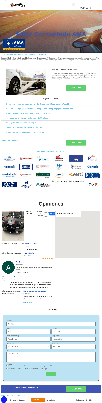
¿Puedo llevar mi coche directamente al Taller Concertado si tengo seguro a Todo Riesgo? (39, 104)
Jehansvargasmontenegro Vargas (34, 291)
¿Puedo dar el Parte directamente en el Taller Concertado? (27, 113)
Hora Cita (54, 343)
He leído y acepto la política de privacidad (23, 369)
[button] (73, 4)
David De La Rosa (31, 244)
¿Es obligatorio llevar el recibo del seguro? (21, 123)
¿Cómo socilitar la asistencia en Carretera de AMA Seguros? (28, 118)
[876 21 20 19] (80, 5)
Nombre (9, 321)
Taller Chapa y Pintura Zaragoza (13, 395)
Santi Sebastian (29, 253)
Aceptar (9, 364)
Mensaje (9, 351)
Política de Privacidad (84, 400)
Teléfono (54, 328)
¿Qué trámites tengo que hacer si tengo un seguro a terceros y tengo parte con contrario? (39, 109)
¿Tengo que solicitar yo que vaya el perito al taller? (24, 127)
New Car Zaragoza (29, 213)
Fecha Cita (10, 343)
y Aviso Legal (42, 369)
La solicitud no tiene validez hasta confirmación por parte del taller (31, 366)
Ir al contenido (4, 1)
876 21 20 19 (85, 8)
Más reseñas (27, 302)
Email (8, 328)
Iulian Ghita (13, 277)
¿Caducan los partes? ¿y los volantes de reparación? (25, 132)
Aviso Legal (51, 400)
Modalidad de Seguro (13, 336)
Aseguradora (55, 336)
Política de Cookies (17, 400)
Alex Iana (19, 262)
